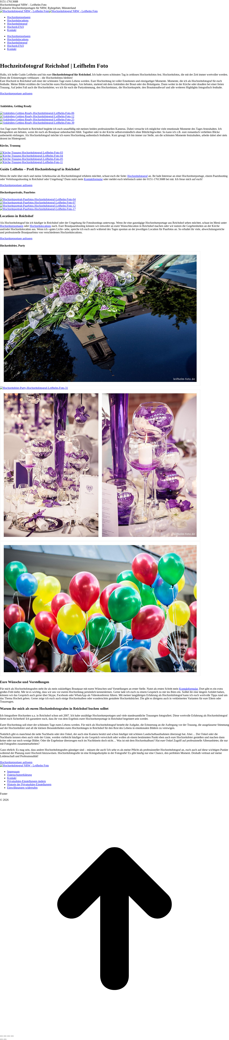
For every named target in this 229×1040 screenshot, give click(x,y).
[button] (26, 913)
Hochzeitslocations (40, 358)
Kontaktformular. (188, 820)
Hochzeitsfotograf (137, 175)
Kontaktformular (93, 179)
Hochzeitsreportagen (11, 358)
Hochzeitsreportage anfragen (16, 93)
